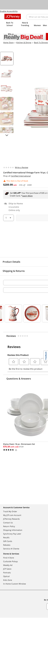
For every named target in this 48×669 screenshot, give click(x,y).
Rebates (6, 545)
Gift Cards (7, 541)
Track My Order (10, 511)
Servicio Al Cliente (11, 548)
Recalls (6, 537)
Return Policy (9, 526)
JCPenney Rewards (11, 519)
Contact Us (8, 522)
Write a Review (21, 167)
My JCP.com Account (12, 515)
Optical (6, 576)
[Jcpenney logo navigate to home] (12, 16)
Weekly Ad (7, 565)
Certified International (21, 176)
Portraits (7, 572)
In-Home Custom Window (14, 583)
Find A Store (8, 557)
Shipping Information (12, 530)
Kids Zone (7, 580)
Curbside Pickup (10, 561)
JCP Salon (7, 569)
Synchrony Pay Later (12, 533)
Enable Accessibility (9, 11)
